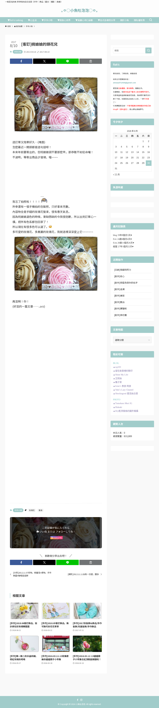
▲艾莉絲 (117, 378)
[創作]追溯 (119, 289)
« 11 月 (116, 174)
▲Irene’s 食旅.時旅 (122, 386)
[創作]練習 (119, 295)
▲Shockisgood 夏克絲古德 (125, 393)
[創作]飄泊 (119, 302)
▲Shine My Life (120, 375)
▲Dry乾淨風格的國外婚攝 (125, 411)
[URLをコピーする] (90, 61)
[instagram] (81, 700)
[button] (21, 61)
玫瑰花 (32, 510)
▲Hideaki (117, 407)
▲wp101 (117, 367)
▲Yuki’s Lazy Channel (123, 390)
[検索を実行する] (148, 50)
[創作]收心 (119, 276)
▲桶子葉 (117, 382)
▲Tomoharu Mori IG (122, 403)
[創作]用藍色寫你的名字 (126, 282)
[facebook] (77, 700)
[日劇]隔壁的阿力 (122, 269)
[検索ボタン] (150, 20)
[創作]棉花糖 (120, 315)
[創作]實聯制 (120, 308)
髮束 (40, 510)
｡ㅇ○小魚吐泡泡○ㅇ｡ (79, 10)
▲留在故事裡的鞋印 (123, 371)
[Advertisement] (56, 364)
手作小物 (17, 51)
